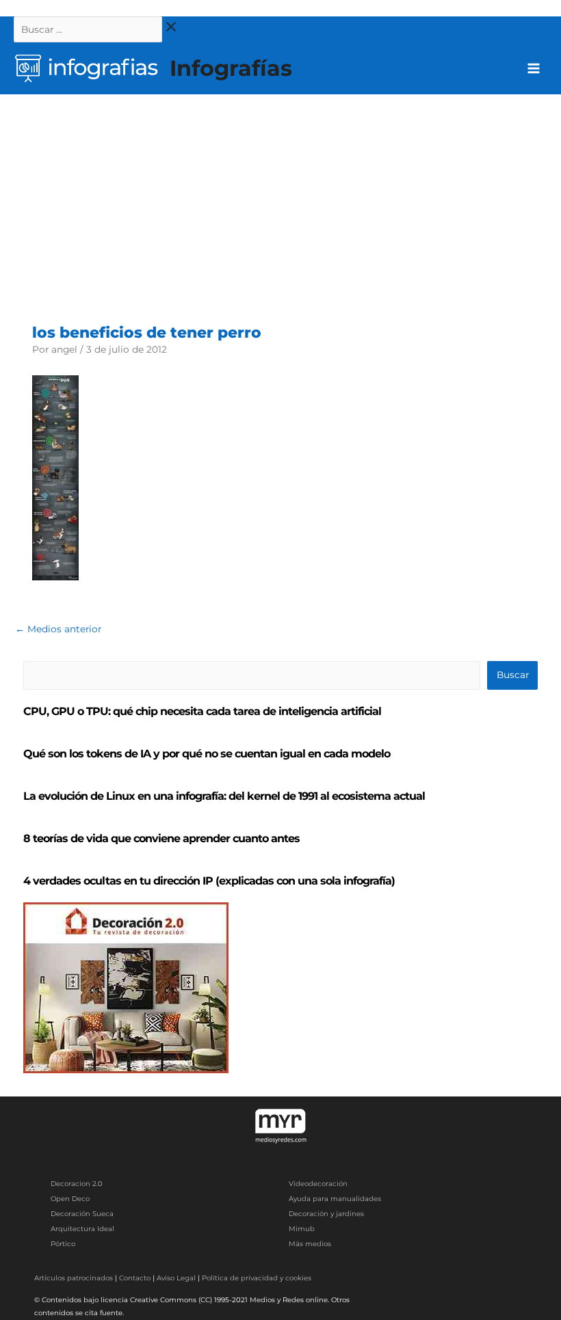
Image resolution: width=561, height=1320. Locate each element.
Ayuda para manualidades (335, 1198)
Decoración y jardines (326, 1213)
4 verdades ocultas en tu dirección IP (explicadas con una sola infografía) (209, 880)
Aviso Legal (176, 1278)
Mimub (302, 1228)
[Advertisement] (280, 197)
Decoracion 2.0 (77, 1183)
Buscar (513, 674)
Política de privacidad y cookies (256, 1278)
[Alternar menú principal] (534, 69)
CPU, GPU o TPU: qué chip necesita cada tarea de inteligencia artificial (202, 711)
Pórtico (63, 1243)
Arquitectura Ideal (82, 1228)
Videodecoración (318, 1183)
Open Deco (70, 1198)
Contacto (135, 1278)
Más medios (310, 1243)
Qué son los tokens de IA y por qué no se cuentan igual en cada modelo (206, 753)
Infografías (231, 68)
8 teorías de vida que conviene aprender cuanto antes (161, 838)
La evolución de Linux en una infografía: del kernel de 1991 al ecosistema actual (224, 796)
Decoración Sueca (82, 1213)
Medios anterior (58, 628)
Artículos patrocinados (73, 1278)
